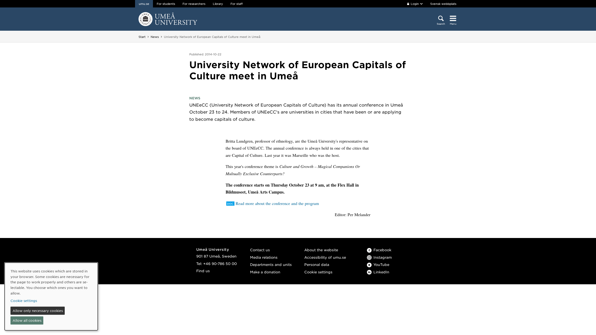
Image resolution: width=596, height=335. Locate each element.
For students (166, 4)
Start (142, 37)
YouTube (381, 264)
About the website (321, 250)
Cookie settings (318, 272)
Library (218, 4)
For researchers (194, 4)
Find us (203, 270)
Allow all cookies (27, 320)
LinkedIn (381, 272)
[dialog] (51, 296)
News (155, 37)
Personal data (316, 264)
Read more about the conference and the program (277, 203)
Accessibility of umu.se (325, 257)
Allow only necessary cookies (38, 310)
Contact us (260, 250)
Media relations (264, 257)
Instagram (382, 257)
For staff (236, 4)
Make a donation (265, 272)
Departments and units (271, 264)
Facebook (382, 250)
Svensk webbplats (443, 4)
